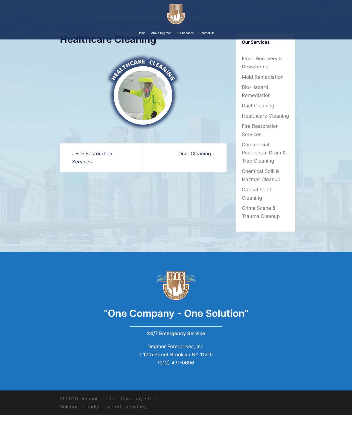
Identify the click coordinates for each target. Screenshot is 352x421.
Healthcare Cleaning (265, 116)
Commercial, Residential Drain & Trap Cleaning (264, 153)
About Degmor (161, 33)
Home (141, 33)
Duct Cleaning (194, 153)
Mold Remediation (263, 77)
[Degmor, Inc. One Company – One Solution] (176, 15)
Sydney (138, 407)
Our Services (185, 33)
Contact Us (206, 33)
